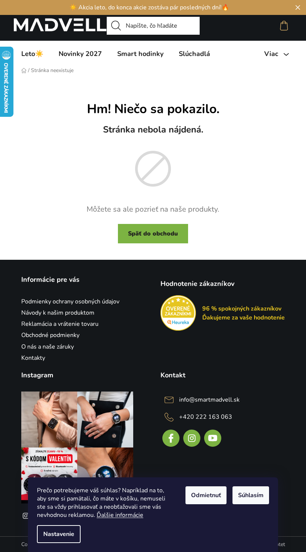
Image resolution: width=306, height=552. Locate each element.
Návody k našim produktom (57, 313)
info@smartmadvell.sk (209, 400)
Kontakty (33, 358)
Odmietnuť (206, 495)
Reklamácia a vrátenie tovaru (60, 324)
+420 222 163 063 (205, 417)
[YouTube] (212, 438)
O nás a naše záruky (47, 347)
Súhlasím (250, 495)
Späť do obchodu (153, 234)
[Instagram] (191, 438)
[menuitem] (32, 53)
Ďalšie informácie (120, 515)
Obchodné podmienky (50, 335)
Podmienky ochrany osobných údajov (70, 301)
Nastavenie (58, 534)
